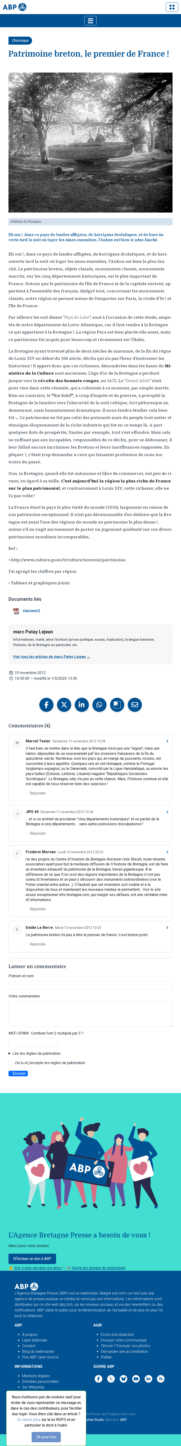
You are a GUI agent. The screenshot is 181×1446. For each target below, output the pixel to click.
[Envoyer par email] (135, 705)
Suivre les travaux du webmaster (98, 1268)
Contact (28, 1346)
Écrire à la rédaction (117, 1334)
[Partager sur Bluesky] (117, 705)
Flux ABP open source (40, 1357)
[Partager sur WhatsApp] (99, 705)
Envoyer (19, 1073)
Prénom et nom (21, 976)
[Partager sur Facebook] (46, 705)
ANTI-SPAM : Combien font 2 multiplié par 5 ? (45, 1033)
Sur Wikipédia (33, 1387)
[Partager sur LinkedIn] (82, 705)
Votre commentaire (24, 996)
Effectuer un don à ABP (32, 1258)
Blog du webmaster (38, 1351)
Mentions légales (36, 1376)
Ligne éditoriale (34, 1340)
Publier (106, 1357)
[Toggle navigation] (172, 7)
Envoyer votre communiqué (124, 1340)
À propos (29, 1334)
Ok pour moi (46, 1437)
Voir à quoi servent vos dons (38, 1268)
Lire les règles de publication (36, 1053)
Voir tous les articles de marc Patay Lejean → (51, 657)
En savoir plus (28, 1419)
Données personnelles (40, 1381)
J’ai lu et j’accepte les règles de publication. (50, 1063)
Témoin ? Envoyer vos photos (125, 1346)
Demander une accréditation (124, 1351)
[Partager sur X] (64, 705)
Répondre (38, 793)
